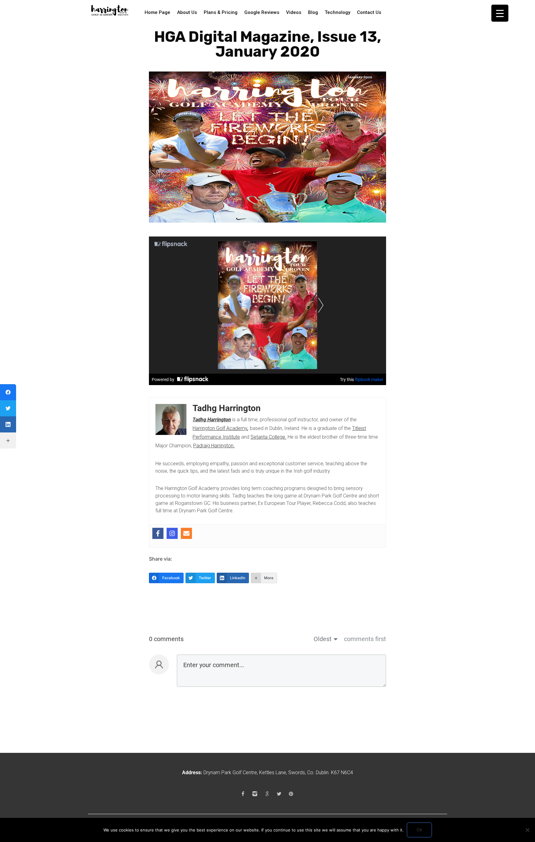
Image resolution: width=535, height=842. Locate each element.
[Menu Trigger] (499, 13)
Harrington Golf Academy (220, 428)
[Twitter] (279, 793)
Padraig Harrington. (214, 446)
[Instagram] (172, 535)
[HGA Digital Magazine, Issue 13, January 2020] (267, 147)
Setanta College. (268, 437)
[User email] (186, 535)
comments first (365, 639)
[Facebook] (157, 535)
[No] (527, 830)
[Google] (267, 793)
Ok (419, 830)
